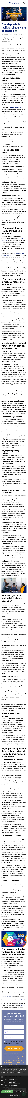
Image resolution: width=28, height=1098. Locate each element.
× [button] (26, 1066)
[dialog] (14, 1081)
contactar (23, 1005)
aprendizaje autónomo (7, 398)
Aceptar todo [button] (7, 1091)
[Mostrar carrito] (24, 3)
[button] (14, 1095)
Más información (5, 1073)
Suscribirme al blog (14, 1048)
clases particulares (6, 996)
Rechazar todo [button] (20, 1091)
